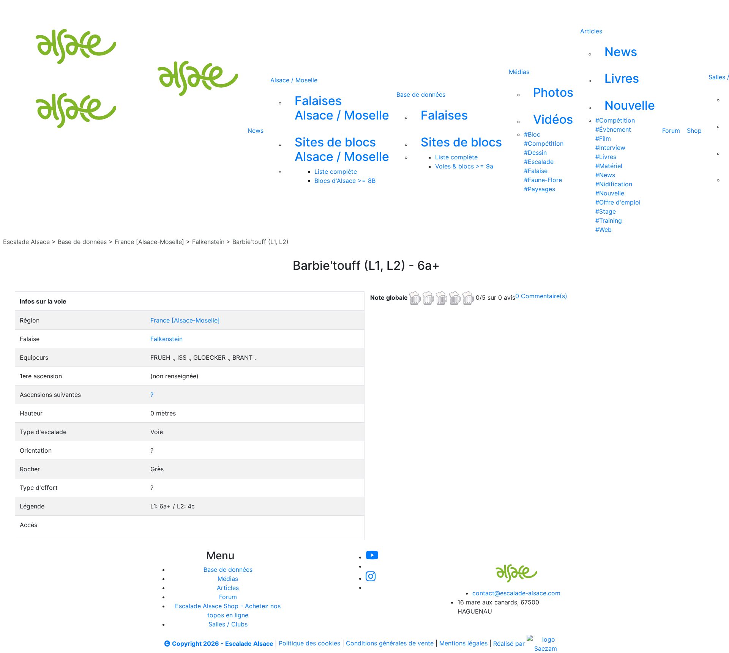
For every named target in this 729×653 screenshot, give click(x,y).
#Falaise (536, 171)
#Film (603, 138)
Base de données (420, 94)
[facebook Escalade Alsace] (358, 10)
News (256, 130)
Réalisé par (510, 643)
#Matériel (608, 166)
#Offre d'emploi (618, 202)
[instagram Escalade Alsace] (334, 10)
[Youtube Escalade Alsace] (282, 10)
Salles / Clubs (228, 624)
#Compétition (543, 143)
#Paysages (539, 189)
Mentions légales (463, 643)
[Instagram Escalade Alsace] (371, 578)
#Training (608, 220)
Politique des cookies (309, 643)
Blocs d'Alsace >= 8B (345, 180)
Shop (694, 130)
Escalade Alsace (26, 241)
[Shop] (384, 10)
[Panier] (418, 10)
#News (605, 175)
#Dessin (535, 152)
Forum (671, 130)
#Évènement (613, 129)
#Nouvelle (609, 193)
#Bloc (532, 134)
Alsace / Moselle (293, 80)
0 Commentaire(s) (541, 296)
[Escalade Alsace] (508, 568)
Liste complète (335, 171)
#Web (603, 229)
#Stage (605, 211)
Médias (519, 72)
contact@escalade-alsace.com (516, 593)
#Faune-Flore (543, 180)
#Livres (605, 156)
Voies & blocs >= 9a (464, 166)
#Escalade (539, 161)
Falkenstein (208, 241)
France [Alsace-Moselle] (149, 241)
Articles (591, 31)
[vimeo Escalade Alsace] (308, 10)
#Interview (610, 147)
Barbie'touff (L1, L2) (260, 241)
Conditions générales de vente (390, 643)
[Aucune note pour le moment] (442, 297)
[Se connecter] (406, 10)
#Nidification (613, 184)
